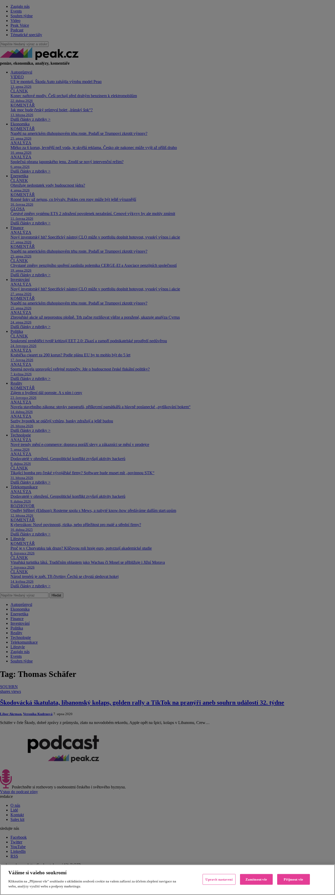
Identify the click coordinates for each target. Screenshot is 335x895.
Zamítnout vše (256, 879)
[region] (167, 879)
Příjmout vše (293, 879)
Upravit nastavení (218, 879)
